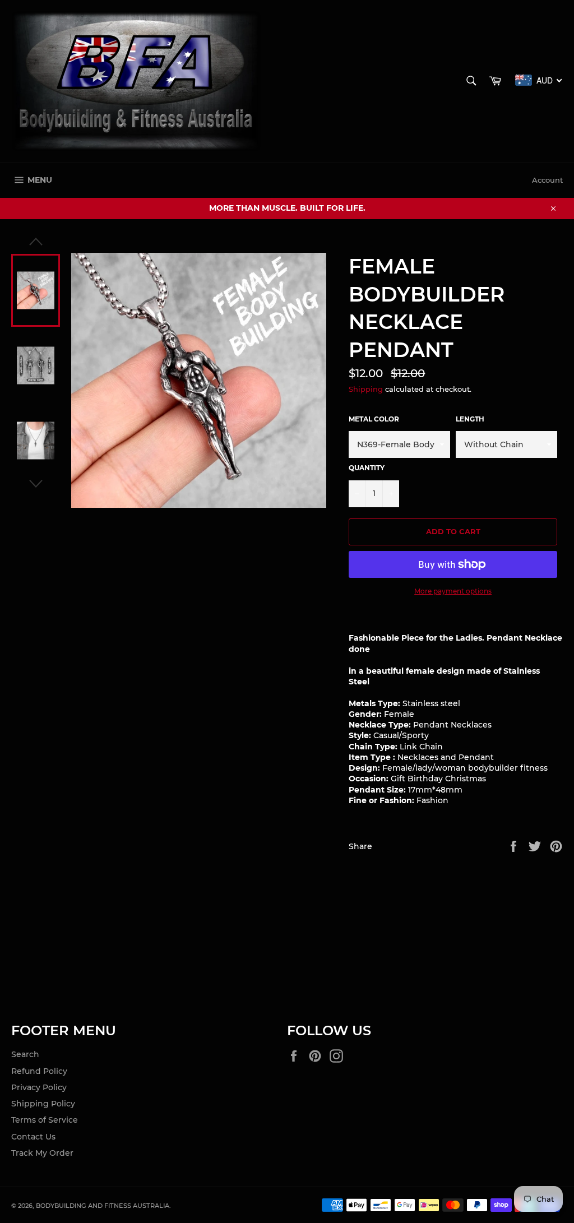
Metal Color (374, 419)
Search (25, 1054)
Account (547, 179)
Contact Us (33, 1137)
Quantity (367, 468)
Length (470, 419)
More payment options (453, 591)
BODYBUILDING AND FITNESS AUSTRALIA (102, 1206)
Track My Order (42, 1153)
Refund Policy (39, 1071)
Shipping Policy (43, 1104)
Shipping (366, 388)
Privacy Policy (39, 1087)
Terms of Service (44, 1120)
